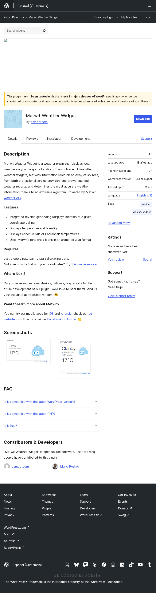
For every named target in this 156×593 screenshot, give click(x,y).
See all (147, 259)
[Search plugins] (44, 30)
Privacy (9, 515)
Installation (54, 138)
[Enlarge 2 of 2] (95, 344)
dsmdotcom (39, 122)
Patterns (48, 515)
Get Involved (127, 495)
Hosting (9, 508)
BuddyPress (14, 548)
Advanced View (119, 223)
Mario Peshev (70, 466)
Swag (124, 515)
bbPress (11, 541)
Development (80, 138)
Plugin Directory (14, 17)
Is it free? (10, 426)
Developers (88, 508)
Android (66, 313)
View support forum (121, 296)
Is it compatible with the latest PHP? (29, 414)
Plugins (47, 508)
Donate (125, 508)
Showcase (49, 495)
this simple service (84, 264)
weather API (12, 198)
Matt (9, 534)
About (8, 495)
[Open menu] (150, 5)
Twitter (71, 319)
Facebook (54, 319)
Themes (47, 501)
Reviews (32, 138)
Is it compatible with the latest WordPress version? (39, 402)
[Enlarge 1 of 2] (45, 344)
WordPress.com (17, 527)
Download (143, 118)
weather (146, 204)
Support (146, 138)
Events (123, 501)
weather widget (142, 212)
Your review (116, 259)
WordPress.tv (91, 515)
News (8, 501)
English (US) (144, 195)
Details (12, 138)
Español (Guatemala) (27, 565)
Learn (84, 495)
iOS (51, 313)
